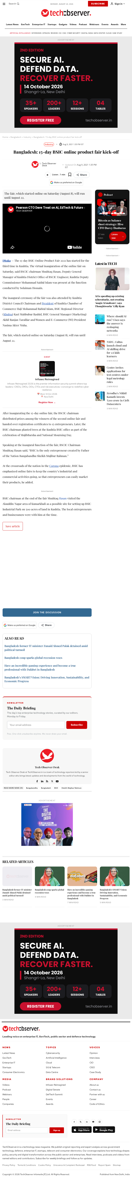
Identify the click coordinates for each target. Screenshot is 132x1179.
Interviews (95, 1057)
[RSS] (47, 781)
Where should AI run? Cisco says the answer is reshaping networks (116, 323)
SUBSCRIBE (98, 3)
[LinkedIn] (87, 1121)
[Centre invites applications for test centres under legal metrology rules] (100, 370)
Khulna (8, 314)
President (48, 303)
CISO (92, 1067)
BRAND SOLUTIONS (59, 1079)
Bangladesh (15, 137)
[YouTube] (93, 1121)
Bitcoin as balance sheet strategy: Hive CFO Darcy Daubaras (112, 224)
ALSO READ (14, 638)
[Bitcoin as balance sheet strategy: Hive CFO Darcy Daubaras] (112, 207)
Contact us (95, 1089)
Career (93, 1099)
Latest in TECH (106, 263)
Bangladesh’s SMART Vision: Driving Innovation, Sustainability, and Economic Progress (113, 894)
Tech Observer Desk (49, 164)
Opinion (94, 1053)
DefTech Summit (54, 1094)
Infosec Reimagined (56, 1084)
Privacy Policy (8, 1165)
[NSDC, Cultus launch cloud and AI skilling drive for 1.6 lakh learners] (100, 345)
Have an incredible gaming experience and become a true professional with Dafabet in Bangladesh (81, 894)
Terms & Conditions (27, 1165)
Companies (8, 1104)
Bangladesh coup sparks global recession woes (33, 657)
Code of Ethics (97, 1104)
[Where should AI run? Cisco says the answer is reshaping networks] (100, 319)
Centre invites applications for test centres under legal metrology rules (117, 375)
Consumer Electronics (13, 1072)
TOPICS (51, 1047)
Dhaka (7, 260)
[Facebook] (37, 781)
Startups (6, 1067)
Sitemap (117, 1165)
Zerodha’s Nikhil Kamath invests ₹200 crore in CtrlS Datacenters (118, 398)
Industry (27, 137)
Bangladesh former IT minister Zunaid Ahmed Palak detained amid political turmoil (17, 892)
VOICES (95, 1047)
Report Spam (104, 1165)
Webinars (7, 1094)
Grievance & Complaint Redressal (69, 1165)
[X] (52, 781)
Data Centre (52, 1072)
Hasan (63, 498)
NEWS (6, 1047)
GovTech (6, 1057)
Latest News (8, 1053)
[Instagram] (99, 1121)
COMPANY (96, 1079)
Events (49, 1099)
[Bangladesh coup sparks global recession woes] (50, 876)
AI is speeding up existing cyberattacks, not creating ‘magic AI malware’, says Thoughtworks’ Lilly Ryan (109, 301)
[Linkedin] (42, 781)
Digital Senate (53, 1089)
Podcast (6, 1089)
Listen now (115, 236)
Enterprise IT (8, 1062)
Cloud (49, 1062)
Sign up (56, 1130)
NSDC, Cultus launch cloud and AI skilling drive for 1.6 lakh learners (117, 349)
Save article (13, 526)
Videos (5, 1084)
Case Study (95, 1072)
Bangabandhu (32, 788)
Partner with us (97, 1094)
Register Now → (47, 402)
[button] (14, 3)
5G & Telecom (53, 1067)
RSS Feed (91, 1165)
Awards (49, 1104)
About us (94, 1084)
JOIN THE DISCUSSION (47, 612)
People (5, 1099)
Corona (54, 466)
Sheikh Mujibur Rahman (71, 788)
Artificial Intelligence (56, 1057)
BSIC (56, 788)
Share (83, 174)
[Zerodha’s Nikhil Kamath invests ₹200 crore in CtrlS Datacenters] (100, 396)
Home (5, 137)
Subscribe (77, 724)
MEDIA (7, 1079)
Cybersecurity (53, 1053)
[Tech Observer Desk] (35, 164)
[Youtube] (57, 781)
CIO (92, 1062)
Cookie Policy (44, 1165)
